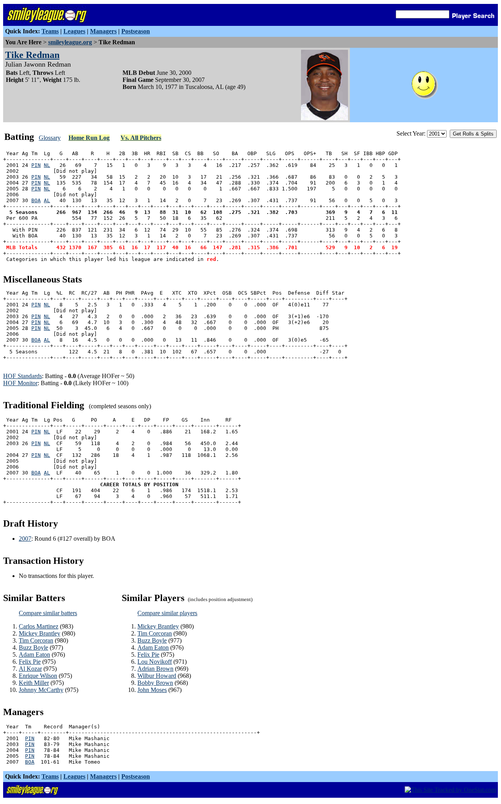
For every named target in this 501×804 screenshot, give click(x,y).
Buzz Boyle (33, 647)
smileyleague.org (70, 42)
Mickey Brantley (39, 633)
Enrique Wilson (38, 675)
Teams (50, 31)
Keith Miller (34, 682)
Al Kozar (30, 668)
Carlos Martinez (38, 626)
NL (47, 165)
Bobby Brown (155, 682)
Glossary (50, 137)
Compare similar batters (48, 613)
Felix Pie (30, 661)
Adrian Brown (155, 668)
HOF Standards (22, 376)
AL (47, 200)
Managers (103, 31)
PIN (36, 165)
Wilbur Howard (156, 675)
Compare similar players (167, 613)
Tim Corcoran (36, 640)
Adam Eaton (34, 654)
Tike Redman (32, 55)
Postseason (135, 31)
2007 (25, 538)
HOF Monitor (20, 383)
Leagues (74, 31)
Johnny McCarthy (41, 689)
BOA (36, 200)
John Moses (152, 689)
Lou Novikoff (154, 661)
